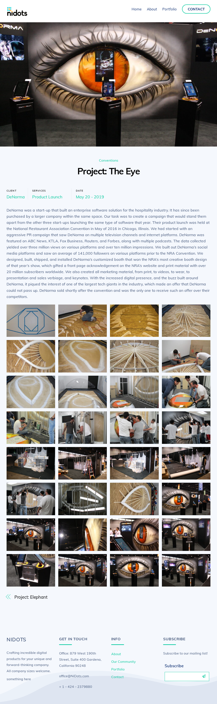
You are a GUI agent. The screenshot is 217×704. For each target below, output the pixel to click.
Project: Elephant (30, 597)
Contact (196, 9)
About (152, 9)
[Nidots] (17, 14)
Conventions (108, 160)
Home (137, 9)
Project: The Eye (108, 171)
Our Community (123, 661)
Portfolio (169, 9)
